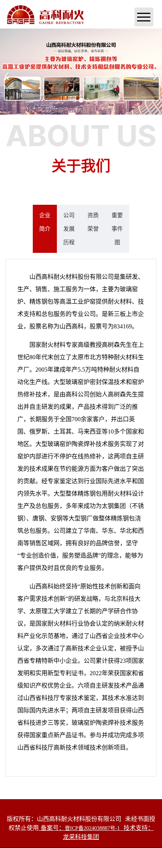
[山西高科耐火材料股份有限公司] (45, 14)
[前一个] (7, 72)
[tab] (45, 229)
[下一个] (154, 72)
